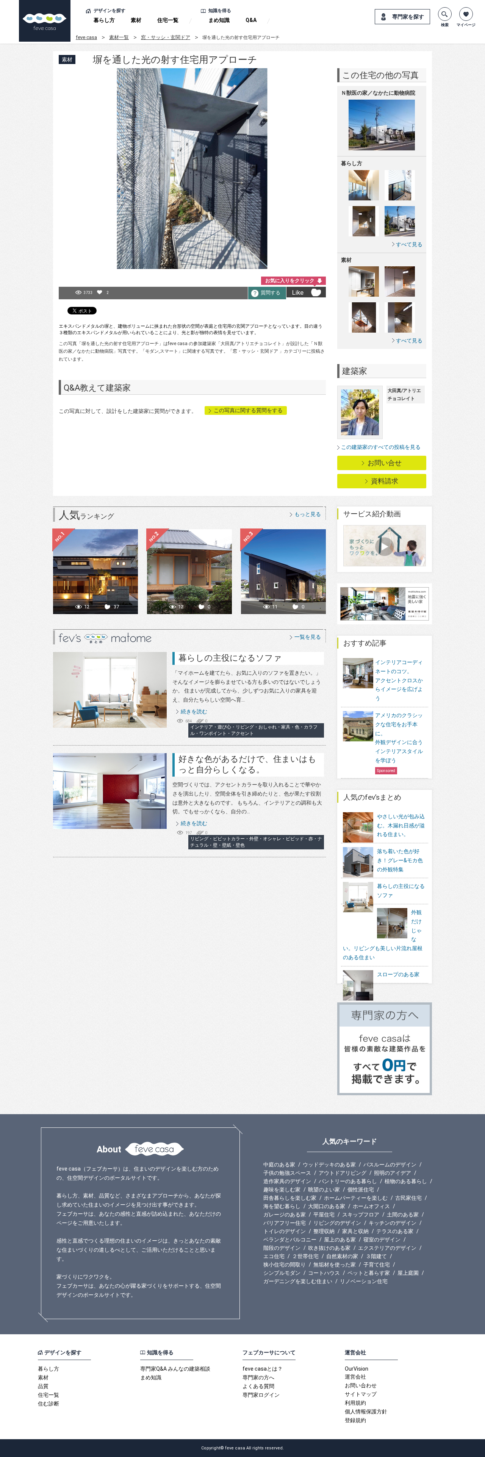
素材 (136, 20)
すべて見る (409, 244)
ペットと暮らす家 (368, 1273)
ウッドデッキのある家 (329, 1165)
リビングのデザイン (337, 1223)
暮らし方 (104, 20)
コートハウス (324, 1273)
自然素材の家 (342, 1256)
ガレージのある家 (284, 1215)
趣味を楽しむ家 (281, 1190)
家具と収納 (355, 1231)
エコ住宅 (274, 1256)
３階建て (376, 1256)
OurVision (356, 1369)
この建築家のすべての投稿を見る (381, 447)
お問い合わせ (361, 1385)
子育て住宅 (376, 1265)
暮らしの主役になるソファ (230, 658)
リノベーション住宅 (364, 1281)
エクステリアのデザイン (387, 1248)
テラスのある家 (394, 1231)
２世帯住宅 (305, 1256)
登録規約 (355, 1420)
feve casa (86, 37)
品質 (43, 1386)
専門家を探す (408, 17)
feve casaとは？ (262, 1369)
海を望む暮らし (281, 1206)
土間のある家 (403, 1215)
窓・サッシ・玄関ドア (165, 37)
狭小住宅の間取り (284, 1265)
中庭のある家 (279, 1165)
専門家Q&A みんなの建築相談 (175, 1369)
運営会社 (355, 1377)
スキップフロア (360, 1215)
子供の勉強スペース (287, 1173)
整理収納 (324, 1231)
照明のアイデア (392, 1173)
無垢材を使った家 (334, 1265)
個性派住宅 (360, 1190)
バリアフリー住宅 (284, 1223)
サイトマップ (361, 1394)
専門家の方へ (258, 1377)
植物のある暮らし (406, 1181)
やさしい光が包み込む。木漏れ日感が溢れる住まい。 (401, 825)
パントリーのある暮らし (348, 1181)
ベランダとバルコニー (289, 1240)
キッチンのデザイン (392, 1223)
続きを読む (194, 711)
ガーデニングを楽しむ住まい (297, 1281)
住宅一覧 (167, 20)
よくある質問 (258, 1386)
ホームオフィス (371, 1206)
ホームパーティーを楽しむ (356, 1198)
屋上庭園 (408, 1273)
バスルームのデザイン (389, 1165)
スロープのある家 (398, 974)
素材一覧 (119, 37)
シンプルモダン (281, 1273)
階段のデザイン (281, 1248)
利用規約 (355, 1403)
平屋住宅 (324, 1215)
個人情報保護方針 (366, 1412)
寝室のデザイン (382, 1240)
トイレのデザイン (284, 1231)
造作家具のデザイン (287, 1181)
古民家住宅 (408, 1198)
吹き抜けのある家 (329, 1248)
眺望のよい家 (324, 1190)
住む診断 (48, 1404)
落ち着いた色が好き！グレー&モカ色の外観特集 (400, 860)
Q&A (251, 20)
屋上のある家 (340, 1240)
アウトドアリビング (342, 1173)
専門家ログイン (261, 1395)
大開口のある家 (326, 1206)
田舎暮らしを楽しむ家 (289, 1198)
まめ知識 (219, 20)
